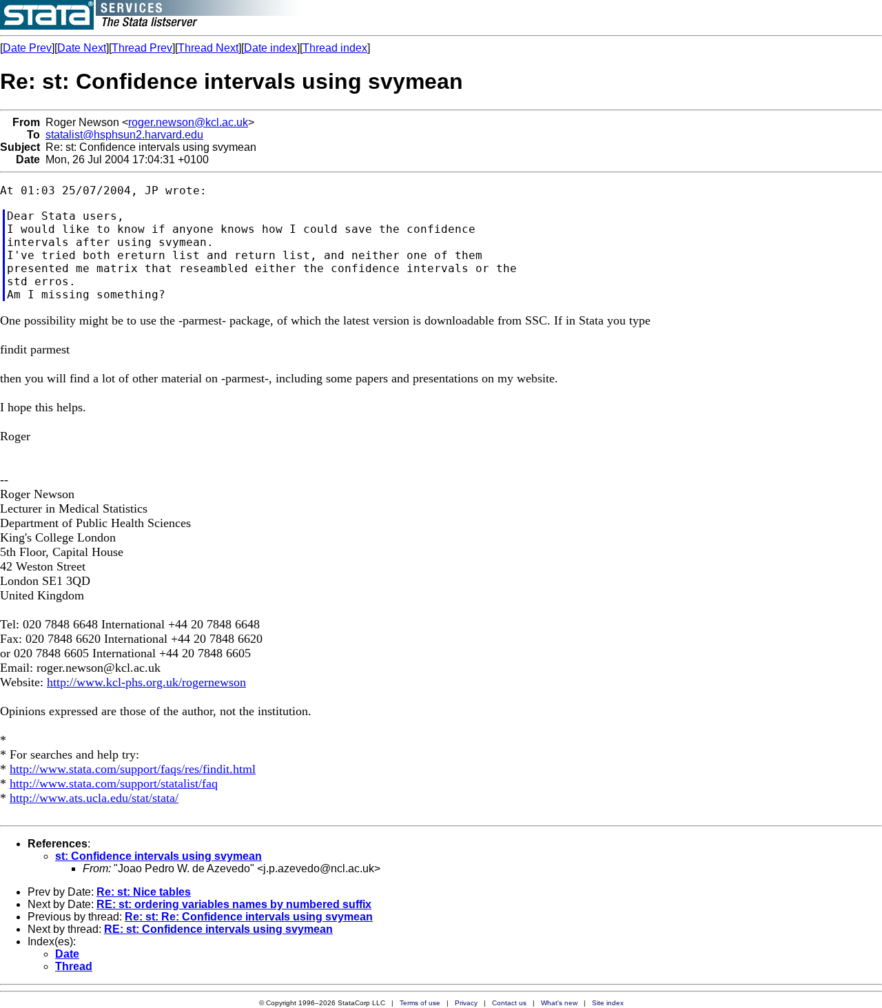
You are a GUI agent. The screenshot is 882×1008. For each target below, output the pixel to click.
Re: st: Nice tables (143, 892)
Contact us (509, 1003)
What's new (559, 1003)
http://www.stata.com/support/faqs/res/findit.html (133, 769)
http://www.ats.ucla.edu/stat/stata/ (94, 798)
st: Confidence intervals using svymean (158, 856)
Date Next (81, 48)
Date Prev (27, 48)
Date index (270, 48)
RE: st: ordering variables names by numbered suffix (233, 904)
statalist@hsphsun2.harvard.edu (124, 135)
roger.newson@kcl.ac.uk (188, 122)
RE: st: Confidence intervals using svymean (218, 929)
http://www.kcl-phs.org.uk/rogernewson (146, 682)
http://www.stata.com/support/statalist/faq (114, 783)
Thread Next (208, 48)
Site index (608, 1003)
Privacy (466, 1003)
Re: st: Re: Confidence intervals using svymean (249, 917)
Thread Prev (142, 48)
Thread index (334, 48)
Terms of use (420, 1003)
